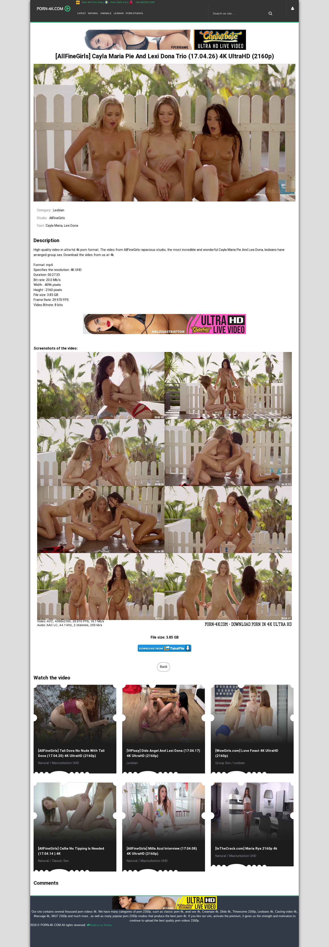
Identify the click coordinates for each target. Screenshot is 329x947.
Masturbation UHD (65, 763)
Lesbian (119, 13)
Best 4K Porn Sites (93, 2)
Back (163, 667)
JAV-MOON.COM (144, 2)
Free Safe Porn (119, 2)
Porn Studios (134, 13)
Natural (93, 13)
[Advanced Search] (270, 13)
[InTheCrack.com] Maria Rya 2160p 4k (246, 848)
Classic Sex (60, 861)
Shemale (105, 13)
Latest (81, 13)
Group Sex (223, 763)
